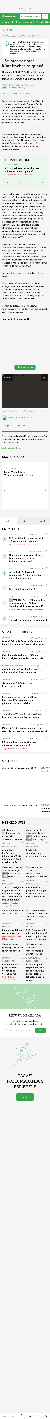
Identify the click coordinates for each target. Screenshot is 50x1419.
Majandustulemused (12, 666)
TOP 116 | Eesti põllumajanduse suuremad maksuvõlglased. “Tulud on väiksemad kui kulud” (27, 603)
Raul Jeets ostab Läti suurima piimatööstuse (36, 853)
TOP (11, 596)
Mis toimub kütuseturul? (22, 589)
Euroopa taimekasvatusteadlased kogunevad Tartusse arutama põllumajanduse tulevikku (20, 700)
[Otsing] (30, 1416)
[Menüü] (4, 1416)
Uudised (13, 534)
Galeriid (39, 22)
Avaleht (5, 22)
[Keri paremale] (42, 182)
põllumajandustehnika (12, 448)
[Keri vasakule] (7, 182)
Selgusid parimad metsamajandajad (28, 620)
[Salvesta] (46, 534)
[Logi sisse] (45, 1416)
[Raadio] (21, 1416)
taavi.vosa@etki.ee (27, 298)
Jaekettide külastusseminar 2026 (19, 805)
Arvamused (28, 22)
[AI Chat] (37, 1416)
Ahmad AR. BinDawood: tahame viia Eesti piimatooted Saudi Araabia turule (25, 575)
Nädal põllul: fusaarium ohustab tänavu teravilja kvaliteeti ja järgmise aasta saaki (26, 558)
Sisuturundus (33, 958)
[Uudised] (13, 1416)
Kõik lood (15, 22)
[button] (19, 1030)
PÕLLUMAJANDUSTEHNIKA (13, 36)
